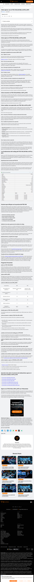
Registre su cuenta (4, 59)
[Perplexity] (7, 16)
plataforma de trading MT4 (5, 70)
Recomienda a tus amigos (4, 543)
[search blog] (32, 7)
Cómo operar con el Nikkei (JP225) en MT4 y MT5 (10, 382)
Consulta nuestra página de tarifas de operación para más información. (16, 357)
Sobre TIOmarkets (3, 531)
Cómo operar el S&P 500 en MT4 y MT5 (8, 377)
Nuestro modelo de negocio (5, 533)
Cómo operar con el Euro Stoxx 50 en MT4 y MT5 (10, 383)
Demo (1, 520)
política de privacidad (4, 546)
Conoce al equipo (3, 532)
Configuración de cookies (12, 546)
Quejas (2, 540)
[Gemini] (11, 16)
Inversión (2, 521)
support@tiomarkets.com (23, 509)
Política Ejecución (19, 532)
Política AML (19, 533)
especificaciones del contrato (17, 248)
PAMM (2, 519)
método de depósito (22, 74)
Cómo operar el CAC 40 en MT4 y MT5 (8, 380)
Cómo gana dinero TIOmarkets (5, 534)
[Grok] (9, 16)
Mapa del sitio (26, 546)
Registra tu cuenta (5, 364)
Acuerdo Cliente (19, 531)
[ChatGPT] (3, 16)
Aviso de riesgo (19, 534)
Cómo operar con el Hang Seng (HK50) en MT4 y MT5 (11, 385)
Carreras (2, 541)
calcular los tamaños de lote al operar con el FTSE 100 (14, 256)
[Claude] (5, 16)
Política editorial (19, 546)
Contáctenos (2, 542)
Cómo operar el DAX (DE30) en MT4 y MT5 (9, 379)
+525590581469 (15, 509)
